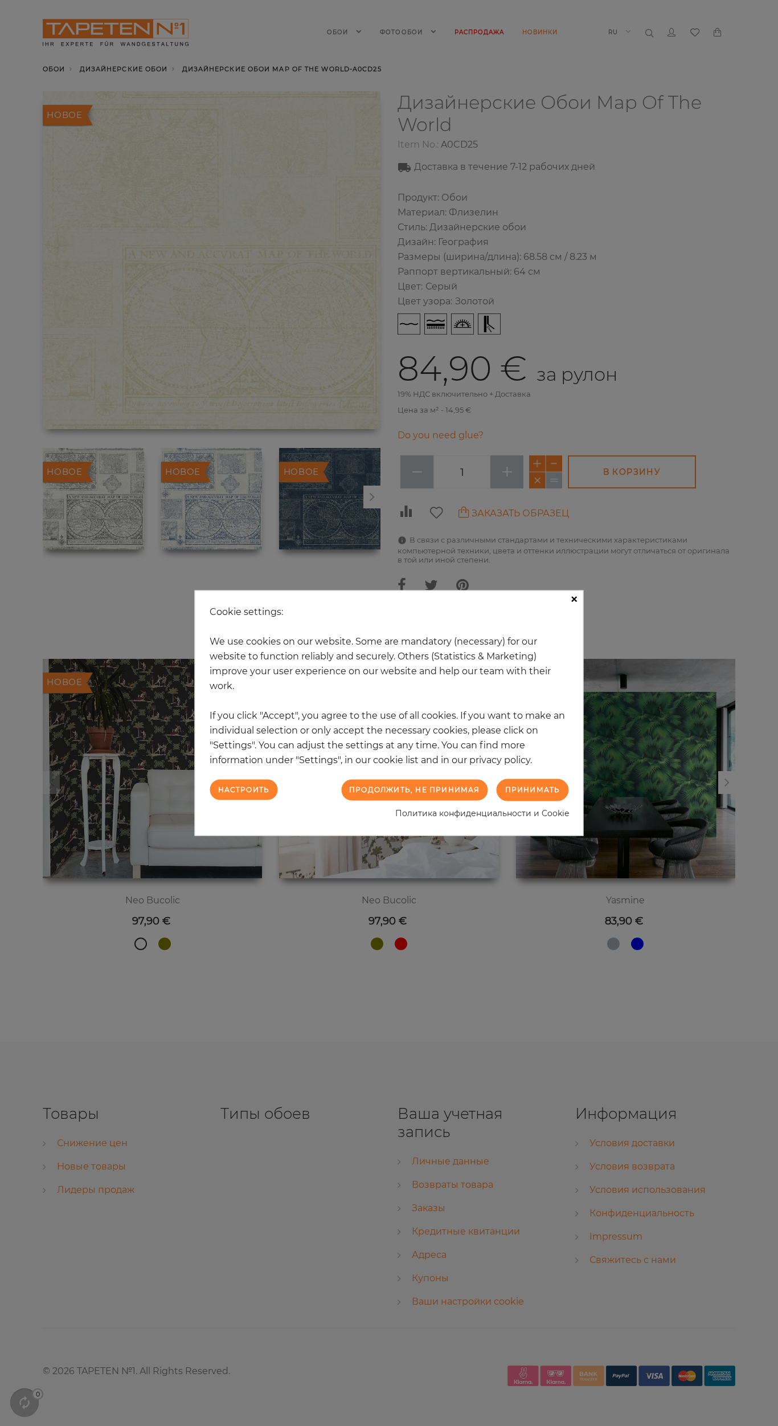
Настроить (244, 789)
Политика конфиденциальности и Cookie (482, 813)
